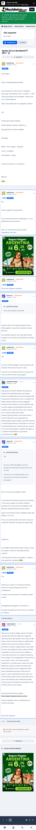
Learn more (3, 3)
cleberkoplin (11, 624)
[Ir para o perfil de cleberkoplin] (3, 625)
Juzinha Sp (10, 63)
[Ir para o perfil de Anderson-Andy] (3, 382)
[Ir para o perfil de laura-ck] (3, 296)
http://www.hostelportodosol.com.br (14, 696)
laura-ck (9, 295)
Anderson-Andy (12, 381)
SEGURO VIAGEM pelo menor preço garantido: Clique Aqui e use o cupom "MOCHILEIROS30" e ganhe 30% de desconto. (14, 18)
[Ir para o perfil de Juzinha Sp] (3, 64)
